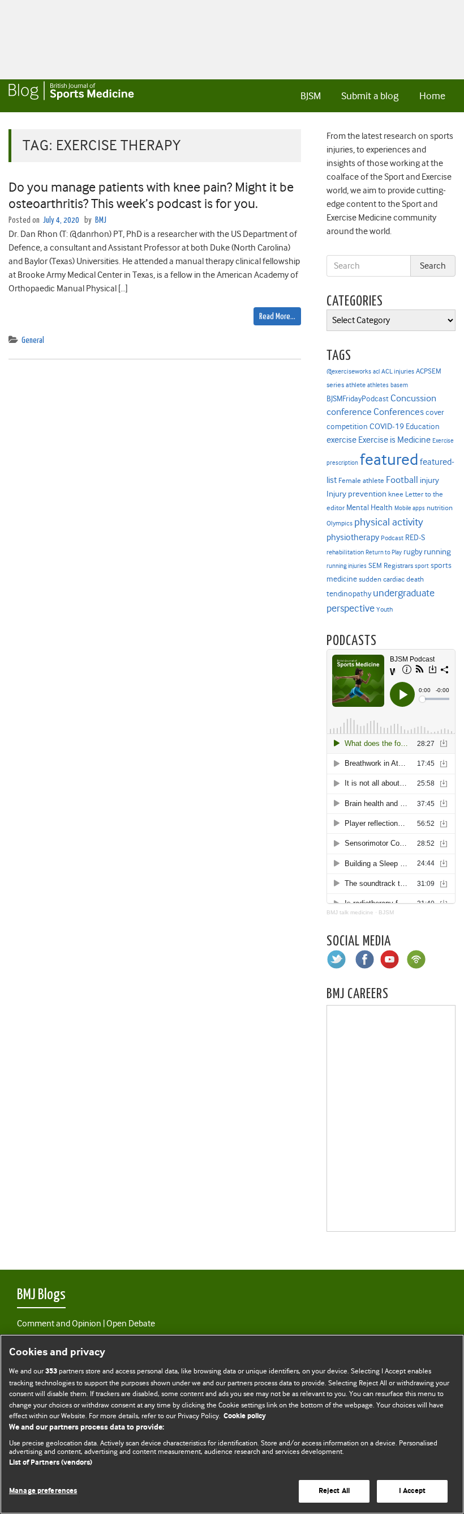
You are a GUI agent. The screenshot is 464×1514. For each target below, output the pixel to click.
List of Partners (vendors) (50, 1462)
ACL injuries (397, 371)
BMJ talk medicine (349, 912)
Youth (384, 609)
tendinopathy (348, 594)
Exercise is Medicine (394, 439)
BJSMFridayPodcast (357, 399)
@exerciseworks (348, 371)
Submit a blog (369, 95)
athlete (356, 385)
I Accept (412, 1491)
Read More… (277, 316)
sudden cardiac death (391, 579)
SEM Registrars (390, 565)
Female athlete (361, 481)
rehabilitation (345, 552)
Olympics (339, 523)
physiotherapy (352, 537)
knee (395, 494)
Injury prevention (356, 494)
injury (429, 480)
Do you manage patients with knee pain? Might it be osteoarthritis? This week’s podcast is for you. (151, 195)
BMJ (100, 220)
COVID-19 (387, 426)
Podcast (392, 538)
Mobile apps (409, 508)
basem (399, 385)
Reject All (334, 1491)
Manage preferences (43, 1491)
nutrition (440, 507)
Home (432, 95)
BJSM (310, 95)
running (437, 552)
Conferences (398, 411)
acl (376, 371)
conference (349, 411)
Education (423, 426)
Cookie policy (245, 1416)
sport (422, 566)
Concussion (413, 398)
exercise (341, 440)
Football (402, 479)
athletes (378, 385)
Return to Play (384, 552)
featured (389, 459)
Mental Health (369, 507)
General (33, 340)
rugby (412, 551)
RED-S (415, 537)
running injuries (346, 566)
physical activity (388, 522)
